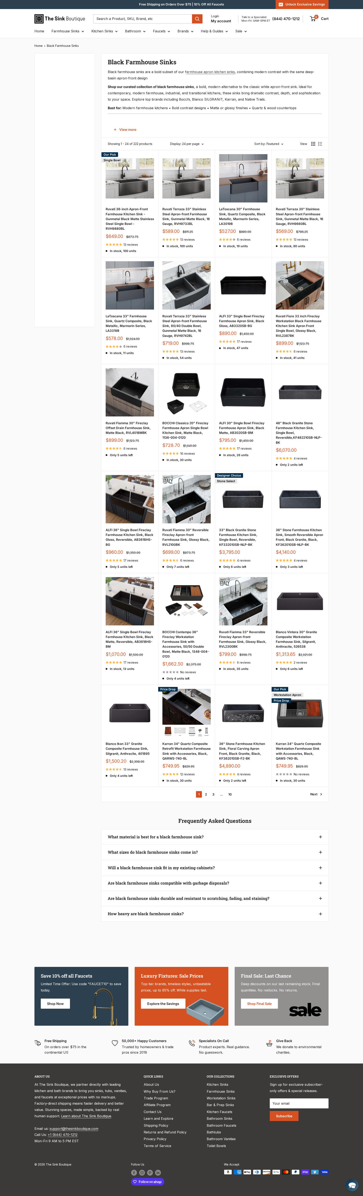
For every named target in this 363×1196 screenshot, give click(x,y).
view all (81, 59)
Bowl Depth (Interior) (57, 157)
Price (44, 73)
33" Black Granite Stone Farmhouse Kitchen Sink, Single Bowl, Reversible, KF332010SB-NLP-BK (238, 537)
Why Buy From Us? (159, 1091)
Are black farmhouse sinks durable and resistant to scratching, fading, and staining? (188, 898)
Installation (49, 227)
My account (221, 21)
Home (39, 31)
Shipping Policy (156, 1125)
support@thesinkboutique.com (74, 1128)
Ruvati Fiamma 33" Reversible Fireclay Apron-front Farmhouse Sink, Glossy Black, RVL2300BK (242, 639)
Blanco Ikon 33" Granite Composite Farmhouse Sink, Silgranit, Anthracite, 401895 (128, 749)
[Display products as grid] (313, 144)
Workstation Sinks (221, 1098)
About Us (151, 1084)
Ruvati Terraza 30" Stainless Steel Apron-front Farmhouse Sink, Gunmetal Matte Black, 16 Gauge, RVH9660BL (299, 216)
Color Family (50, 87)
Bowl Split (48, 185)
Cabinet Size (50, 171)
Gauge (45, 283)
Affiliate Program (157, 1105)
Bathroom (133, 31)
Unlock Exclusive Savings (305, 4)
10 (230, 794)
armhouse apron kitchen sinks (210, 72)
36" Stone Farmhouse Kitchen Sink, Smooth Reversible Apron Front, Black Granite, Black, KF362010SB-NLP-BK (299, 537)
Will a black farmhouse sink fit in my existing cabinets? (161, 867)
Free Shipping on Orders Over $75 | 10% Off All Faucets (181, 4)
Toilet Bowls (216, 1146)
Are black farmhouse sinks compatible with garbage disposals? (168, 883)
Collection (48, 297)
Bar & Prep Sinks (220, 1105)
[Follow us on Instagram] (142, 1172)
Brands (183, 31)
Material (46, 101)
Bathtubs (214, 1132)
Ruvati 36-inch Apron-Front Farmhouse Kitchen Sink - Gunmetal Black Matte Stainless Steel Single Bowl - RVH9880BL (130, 219)
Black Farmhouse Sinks (63, 45)
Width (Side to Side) (56, 115)
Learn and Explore (158, 1118)
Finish (45, 255)
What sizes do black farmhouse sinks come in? (153, 852)
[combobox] (142, 19)
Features (47, 213)
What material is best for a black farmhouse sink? (156, 836)
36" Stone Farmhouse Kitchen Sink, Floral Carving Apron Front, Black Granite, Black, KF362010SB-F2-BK (242, 751)
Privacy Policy (155, 1139)
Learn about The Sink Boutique (86, 1116)
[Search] (197, 19)
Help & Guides (212, 31)
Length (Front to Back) (58, 129)
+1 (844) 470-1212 (63, 1135)
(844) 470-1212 (286, 19)
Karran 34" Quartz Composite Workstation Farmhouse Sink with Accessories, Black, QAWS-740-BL (298, 751)
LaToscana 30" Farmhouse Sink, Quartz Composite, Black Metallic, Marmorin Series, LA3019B (242, 216)
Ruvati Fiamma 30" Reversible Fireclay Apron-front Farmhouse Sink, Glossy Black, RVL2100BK (186, 537)
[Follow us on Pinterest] (150, 1172)
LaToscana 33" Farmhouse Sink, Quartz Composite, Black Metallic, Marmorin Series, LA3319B (129, 323)
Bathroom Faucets (221, 1125)
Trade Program (156, 1098)
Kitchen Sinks (102, 31)
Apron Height (51, 143)
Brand (45, 199)
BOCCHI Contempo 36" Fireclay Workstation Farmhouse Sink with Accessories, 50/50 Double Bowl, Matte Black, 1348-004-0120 (185, 644)
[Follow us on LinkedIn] (158, 1172)
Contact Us (153, 1112)
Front (44, 270)
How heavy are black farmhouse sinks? (146, 913)
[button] (352, 1185)
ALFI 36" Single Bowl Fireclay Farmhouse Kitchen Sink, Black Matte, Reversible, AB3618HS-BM (129, 639)
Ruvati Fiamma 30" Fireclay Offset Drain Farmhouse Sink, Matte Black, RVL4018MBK (128, 428)
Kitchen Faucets (219, 1112)
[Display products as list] (320, 144)
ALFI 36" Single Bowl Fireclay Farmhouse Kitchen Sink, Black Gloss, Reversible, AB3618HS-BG (129, 537)
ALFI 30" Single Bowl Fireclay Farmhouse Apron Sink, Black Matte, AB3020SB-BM (241, 428)
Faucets (159, 31)
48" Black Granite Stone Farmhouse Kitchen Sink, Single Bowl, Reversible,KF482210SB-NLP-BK (299, 433)
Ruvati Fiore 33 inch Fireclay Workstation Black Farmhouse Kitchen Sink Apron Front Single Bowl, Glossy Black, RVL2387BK (298, 326)
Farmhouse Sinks (65, 31)
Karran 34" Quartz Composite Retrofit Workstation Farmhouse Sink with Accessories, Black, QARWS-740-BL (186, 751)
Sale (238, 31)
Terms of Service (157, 1146)
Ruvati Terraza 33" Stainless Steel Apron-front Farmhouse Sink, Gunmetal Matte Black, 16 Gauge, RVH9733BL (186, 216)
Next (313, 794)
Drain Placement (53, 241)
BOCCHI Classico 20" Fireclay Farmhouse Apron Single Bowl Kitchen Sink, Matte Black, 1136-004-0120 (185, 430)
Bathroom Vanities (221, 1139)
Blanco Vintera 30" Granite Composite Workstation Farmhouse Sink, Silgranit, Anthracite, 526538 (296, 639)
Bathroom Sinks (219, 1118)
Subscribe (284, 1116)
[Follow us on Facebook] (134, 1172)
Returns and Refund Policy (165, 1132)
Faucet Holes (50, 312)
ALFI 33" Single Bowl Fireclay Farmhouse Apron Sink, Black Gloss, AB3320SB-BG (241, 321)
